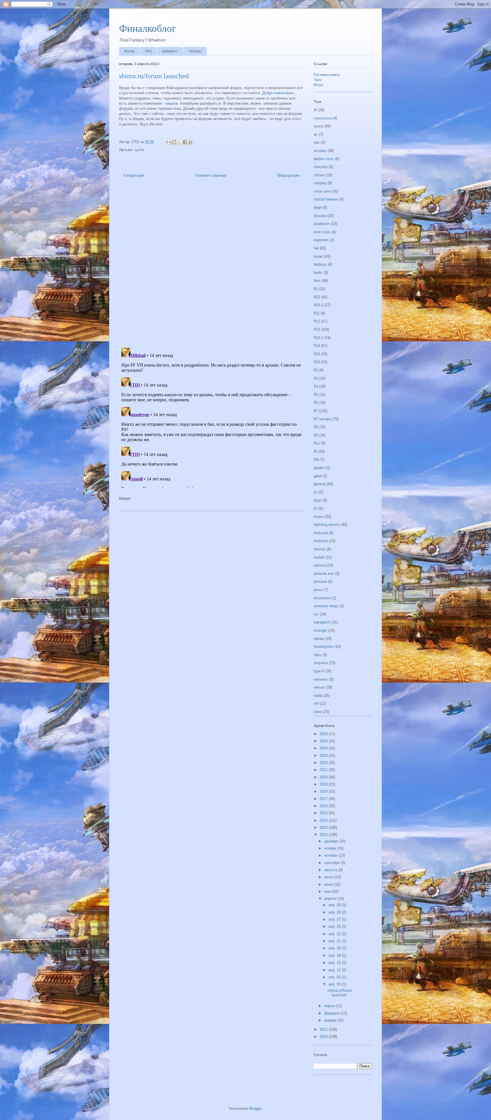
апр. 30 (335, 905)
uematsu (321, 679)
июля (329, 877)
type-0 (319, 671)
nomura (320, 565)
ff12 (317, 321)
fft (315, 451)
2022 (324, 763)
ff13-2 (318, 338)
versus (319, 687)
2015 (324, 813)
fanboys (320, 264)
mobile (319, 557)
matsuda (321, 533)
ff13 (317, 329)
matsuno (321, 541)
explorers (321, 240)
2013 (324, 827)
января (330, 1020)
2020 (324, 777)
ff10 (317, 297)
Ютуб (318, 85)
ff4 (316, 386)
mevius (320, 549)
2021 (324, 770)
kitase (319, 516)
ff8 (316, 427)
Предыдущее (288, 175)
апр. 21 (335, 941)
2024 (324, 748)
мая (328, 891)
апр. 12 (335, 970)
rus (316, 614)
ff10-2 (318, 305)
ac (316, 134)
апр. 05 (335, 977)
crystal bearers (326, 199)
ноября (330, 848)
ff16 (317, 362)
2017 (324, 799)
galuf (318, 476)
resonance (322, 598)
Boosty (129, 51)
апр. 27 (335, 919)
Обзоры (195, 51)
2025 (324, 741)
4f (315, 110)
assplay (320, 150)
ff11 (317, 313)
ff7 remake (322, 419)
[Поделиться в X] (179, 142)
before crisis (324, 159)
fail (316, 248)
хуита (139, 150)
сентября (332, 863)
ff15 (317, 354)
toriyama (321, 663)
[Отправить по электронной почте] (169, 142)
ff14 (317, 346)
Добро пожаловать (278, 93)
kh (316, 508)
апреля (331, 898)
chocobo (321, 167)
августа (331, 870)
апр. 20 (335, 948)
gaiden (319, 468)
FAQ (148, 51)
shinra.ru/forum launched (339, 992)
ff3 (316, 378)
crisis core (322, 191)
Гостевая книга (326, 75)
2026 (324, 734)
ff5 (316, 394)
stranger (320, 630)
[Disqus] (211, 264)
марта (330, 1006)
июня (329, 884)
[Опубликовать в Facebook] (185, 142)
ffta (316, 459)
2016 (324, 806)
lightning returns (327, 524)
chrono (319, 175)
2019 (324, 784)
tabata (319, 639)
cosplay (320, 183)
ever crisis (322, 232)
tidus (318, 655)
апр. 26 (335, 926)
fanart (318, 256)
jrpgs (318, 500)
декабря (331, 841)
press (318, 590)
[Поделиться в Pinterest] (190, 142)
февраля (332, 1013)
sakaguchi (322, 622)
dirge (318, 207)
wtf (316, 703)
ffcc (317, 443)
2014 (324, 820)
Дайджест (170, 51)
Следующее (133, 175)
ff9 (316, 435)
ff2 (316, 370)
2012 (324, 834)
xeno (318, 712)
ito (316, 492)
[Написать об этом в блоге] (174, 142)
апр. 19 (335, 955)
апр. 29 (335, 912)
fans (317, 280)
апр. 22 (335, 934)
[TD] (136, 142)
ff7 (316, 411)
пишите (171, 103)
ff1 (316, 289)
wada (318, 695)
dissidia (320, 216)
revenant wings (326, 606)
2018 (324, 791)
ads (317, 142)
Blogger (255, 1108)
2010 (324, 1036)
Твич (318, 80)
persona (320, 581)
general (320, 484)
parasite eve (324, 573)
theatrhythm (323, 646)
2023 (324, 755)
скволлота (323, 118)
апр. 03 (335, 984)
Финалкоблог (147, 28)
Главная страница (210, 175)
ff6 (316, 402)
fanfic (318, 272)
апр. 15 (335, 962)
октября (331, 855)
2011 (324, 1029)
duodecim (322, 224)
